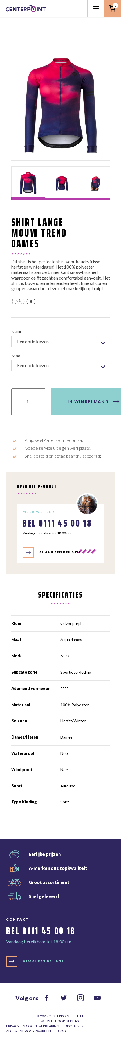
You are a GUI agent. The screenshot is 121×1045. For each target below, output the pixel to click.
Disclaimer (74, 1026)
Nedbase (73, 1021)
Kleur (16, 331)
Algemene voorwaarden (28, 1031)
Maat (16, 355)
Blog (61, 1031)
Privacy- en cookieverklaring (32, 1026)
